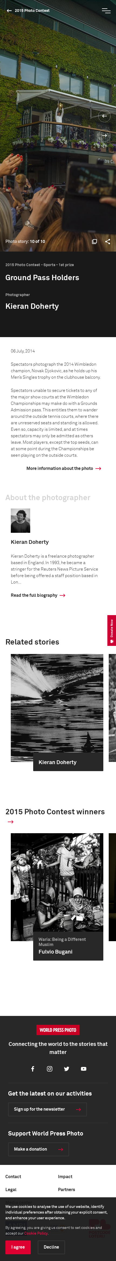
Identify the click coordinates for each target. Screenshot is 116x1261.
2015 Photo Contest (32, 11)
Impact (65, 1177)
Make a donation (30, 1149)
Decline (51, 1247)
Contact (13, 1177)
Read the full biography (34, 595)
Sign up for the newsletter (39, 1109)
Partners (66, 1190)
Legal (10, 1190)
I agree (18, 1247)
